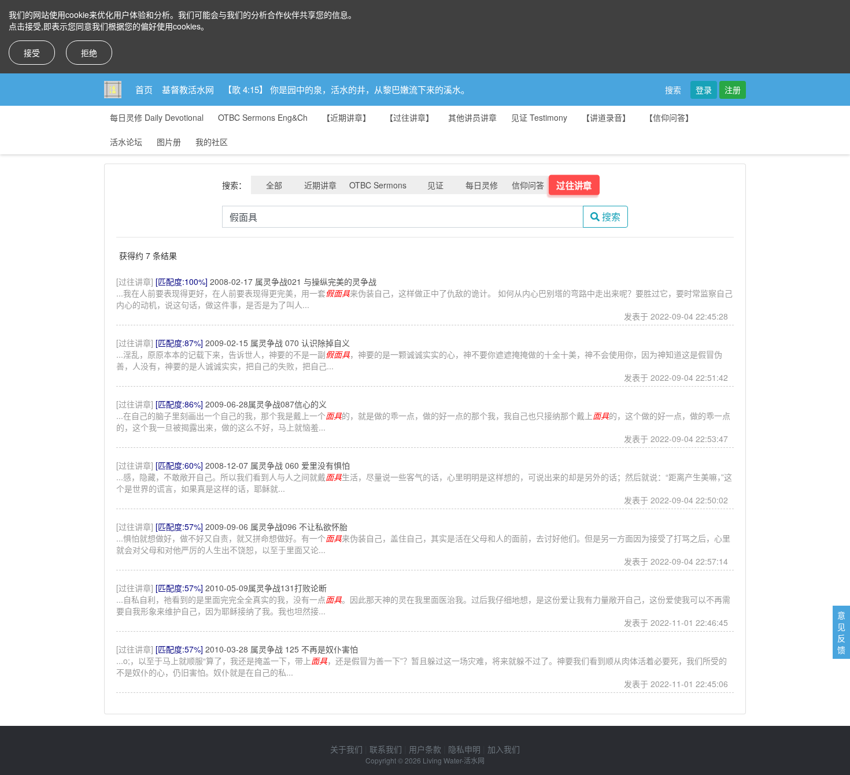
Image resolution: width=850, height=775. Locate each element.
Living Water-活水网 (454, 760)
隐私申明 (464, 749)
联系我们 (385, 749)
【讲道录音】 (606, 117)
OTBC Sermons (377, 185)
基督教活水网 (188, 89)
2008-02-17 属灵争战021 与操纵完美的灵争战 (293, 281)
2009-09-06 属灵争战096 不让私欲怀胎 (276, 526)
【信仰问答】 (669, 117)
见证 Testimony (539, 117)
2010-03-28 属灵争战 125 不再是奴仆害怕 (281, 649)
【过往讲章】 (409, 117)
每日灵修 (481, 185)
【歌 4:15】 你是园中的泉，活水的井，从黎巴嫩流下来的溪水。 (346, 89)
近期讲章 (320, 185)
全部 (274, 185)
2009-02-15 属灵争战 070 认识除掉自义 (277, 342)
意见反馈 (841, 632)
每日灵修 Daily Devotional (157, 117)
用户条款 (425, 749)
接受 (32, 52)
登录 (704, 89)
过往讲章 (574, 185)
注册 (733, 89)
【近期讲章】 (346, 117)
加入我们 (503, 749)
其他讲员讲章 (472, 117)
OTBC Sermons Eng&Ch (263, 117)
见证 (435, 185)
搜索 (673, 89)
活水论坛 (126, 141)
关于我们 (346, 749)
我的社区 (211, 141)
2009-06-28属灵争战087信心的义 (266, 404)
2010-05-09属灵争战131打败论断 (266, 588)
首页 (144, 89)
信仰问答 (528, 185)
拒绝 (89, 52)
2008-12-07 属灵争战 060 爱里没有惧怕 (277, 465)
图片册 (169, 141)
